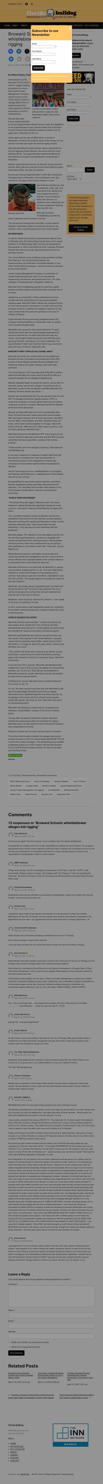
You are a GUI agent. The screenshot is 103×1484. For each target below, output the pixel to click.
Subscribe (38, 68)
